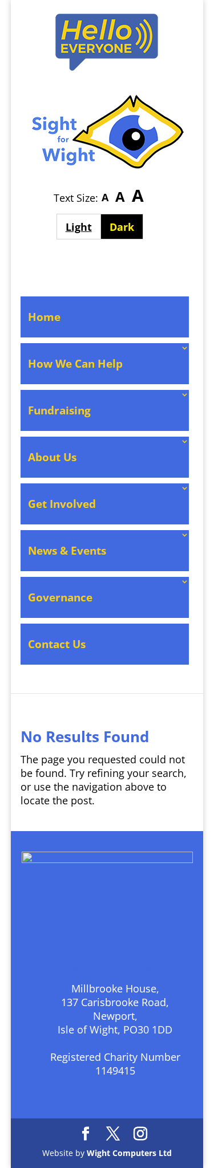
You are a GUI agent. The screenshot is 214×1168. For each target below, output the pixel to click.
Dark (126, 226)
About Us (52, 457)
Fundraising (59, 410)
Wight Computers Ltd (129, 1152)
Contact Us (57, 644)
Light (83, 226)
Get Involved (62, 503)
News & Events (67, 550)
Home (44, 317)
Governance (60, 597)
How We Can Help (75, 363)
